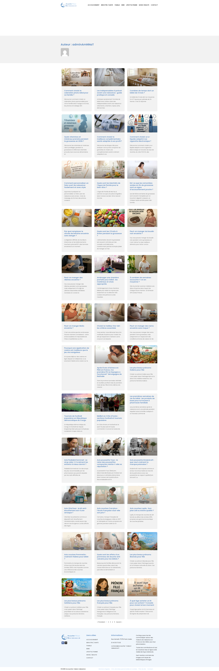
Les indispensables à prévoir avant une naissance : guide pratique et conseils (109, 92)
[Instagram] (66, 643)
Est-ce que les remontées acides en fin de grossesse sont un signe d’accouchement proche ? (141, 186)
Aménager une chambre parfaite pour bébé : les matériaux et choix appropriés (108, 280)
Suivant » (119, 622)
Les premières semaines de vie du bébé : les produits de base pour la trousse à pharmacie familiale (142, 399)
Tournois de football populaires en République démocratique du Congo (75, 418)
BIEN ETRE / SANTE (107, 5)
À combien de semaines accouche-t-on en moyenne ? (140, 279)
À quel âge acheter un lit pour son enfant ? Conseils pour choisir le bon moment (142, 603)
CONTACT (154, 5)
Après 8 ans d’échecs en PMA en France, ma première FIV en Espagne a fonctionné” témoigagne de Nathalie (109, 372)
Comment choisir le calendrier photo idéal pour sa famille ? (76, 92)
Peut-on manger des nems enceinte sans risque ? (142, 327)
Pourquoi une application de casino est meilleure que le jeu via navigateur (76, 350)
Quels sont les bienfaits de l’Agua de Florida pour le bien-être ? (108, 185)
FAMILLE (117, 5)
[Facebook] (63, 643)
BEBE (123, 5)
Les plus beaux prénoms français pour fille (107, 602)
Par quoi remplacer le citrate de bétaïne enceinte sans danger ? (76, 233)
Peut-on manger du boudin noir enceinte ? (142, 232)
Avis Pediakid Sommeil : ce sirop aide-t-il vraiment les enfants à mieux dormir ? (76, 462)
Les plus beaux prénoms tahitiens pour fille (75, 602)
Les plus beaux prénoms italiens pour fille (140, 369)
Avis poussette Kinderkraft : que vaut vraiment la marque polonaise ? (142, 462)
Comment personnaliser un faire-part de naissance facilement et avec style (76, 185)
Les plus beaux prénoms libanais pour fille (140, 555)
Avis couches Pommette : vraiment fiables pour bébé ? (76, 556)
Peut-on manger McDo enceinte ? (74, 327)
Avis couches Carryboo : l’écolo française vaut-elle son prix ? (108, 510)
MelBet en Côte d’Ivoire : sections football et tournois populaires (109, 418)
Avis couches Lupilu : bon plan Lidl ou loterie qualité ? (142, 509)
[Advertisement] (109, 23)
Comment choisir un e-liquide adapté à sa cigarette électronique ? (140, 139)
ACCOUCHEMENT (93, 5)
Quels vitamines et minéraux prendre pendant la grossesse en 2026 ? (76, 139)
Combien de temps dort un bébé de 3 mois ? (142, 91)
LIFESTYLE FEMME (131, 5)
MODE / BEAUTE (144, 5)
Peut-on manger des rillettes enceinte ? (73, 278)
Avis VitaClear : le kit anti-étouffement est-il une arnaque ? (75, 510)
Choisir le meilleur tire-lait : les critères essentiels (109, 327)
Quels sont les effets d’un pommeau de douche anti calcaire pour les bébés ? (108, 556)
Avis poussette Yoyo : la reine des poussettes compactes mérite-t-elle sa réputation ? (109, 463)
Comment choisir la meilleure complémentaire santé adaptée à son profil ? (109, 139)
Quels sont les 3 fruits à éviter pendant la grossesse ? (109, 233)
